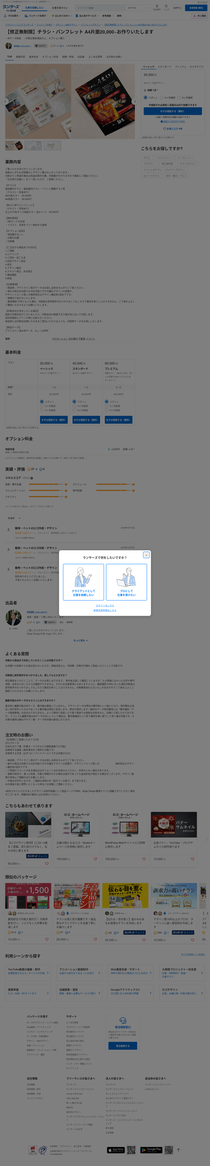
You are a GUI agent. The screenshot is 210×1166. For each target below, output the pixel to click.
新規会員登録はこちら (105, 610)
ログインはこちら (105, 605)
